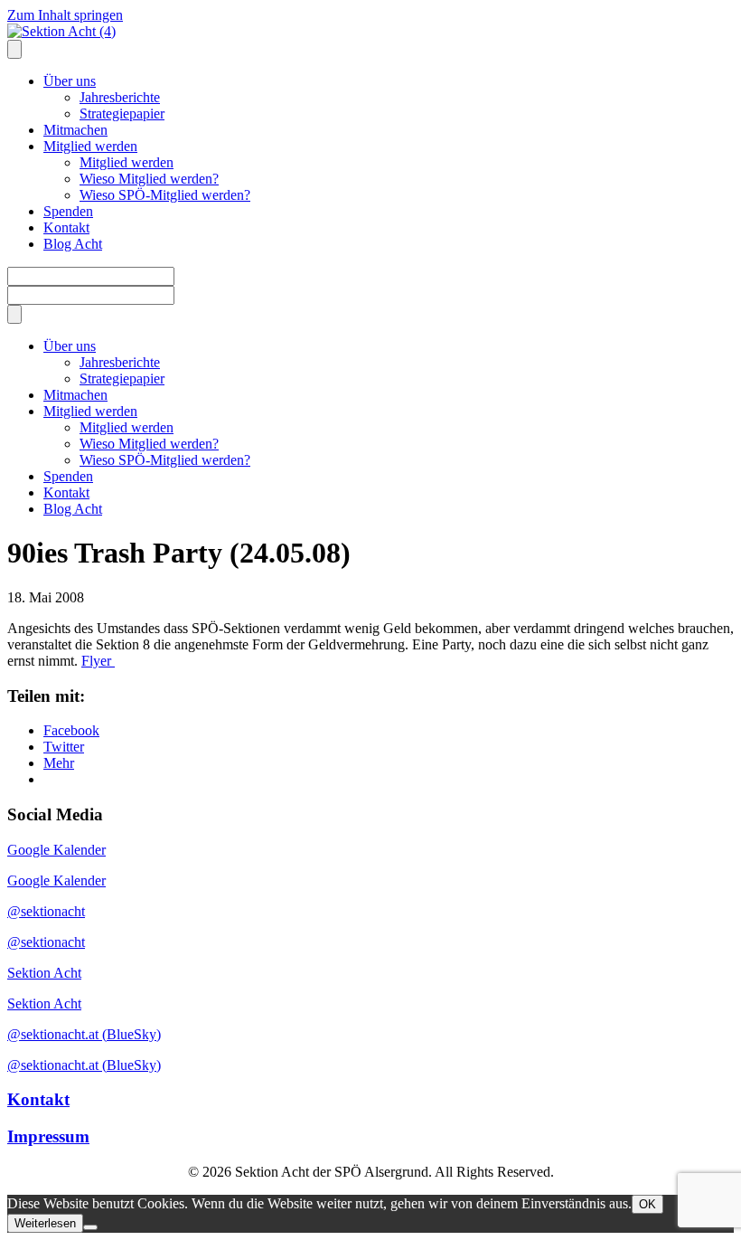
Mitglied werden (90, 146)
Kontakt (66, 227)
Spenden (68, 211)
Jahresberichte (120, 97)
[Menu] (14, 49)
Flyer (98, 660)
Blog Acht (72, 243)
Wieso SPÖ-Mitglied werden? (165, 195)
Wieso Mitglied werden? (149, 178)
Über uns (69, 81)
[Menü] (14, 314)
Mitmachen (75, 129)
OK (647, 1204)
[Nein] (90, 1227)
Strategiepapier (122, 113)
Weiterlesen (45, 1223)
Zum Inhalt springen (65, 15)
